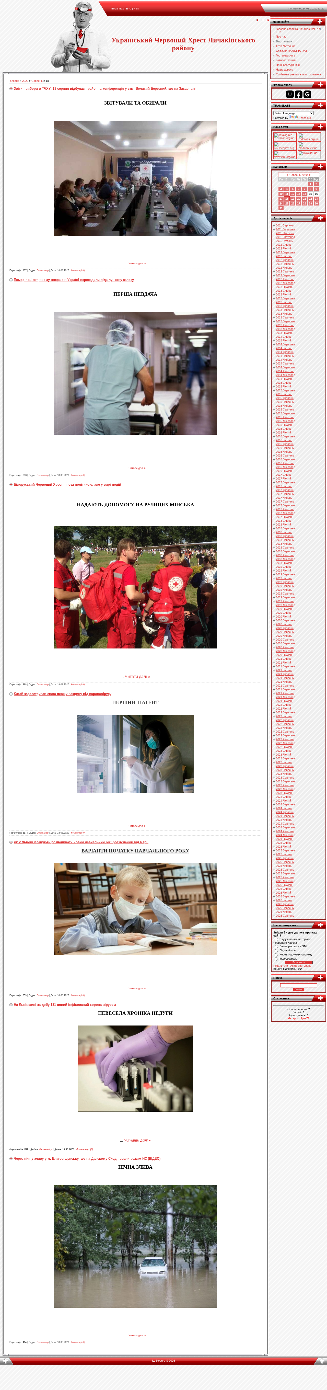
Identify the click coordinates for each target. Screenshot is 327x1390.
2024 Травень (285, 812)
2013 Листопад (285, 329)
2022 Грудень (284, 746)
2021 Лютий (283, 662)
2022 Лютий (283, 708)
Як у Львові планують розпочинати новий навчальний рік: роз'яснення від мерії (81, 842)
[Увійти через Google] (307, 94)
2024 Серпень (285, 823)
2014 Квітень (284, 348)
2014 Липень (284, 359)
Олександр (43, 270)
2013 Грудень (284, 332)
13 (298, 193)
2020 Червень (285, 631)
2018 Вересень (285, 551)
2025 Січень (283, 842)
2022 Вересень (285, 735)
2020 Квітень (284, 624)
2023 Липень (284, 773)
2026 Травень (285, 904)
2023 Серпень (285, 777)
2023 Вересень (285, 781)
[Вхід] (268, 20)
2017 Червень (285, 493)
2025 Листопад (285, 881)
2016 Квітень (284, 440)
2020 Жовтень (285, 647)
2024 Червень (285, 815)
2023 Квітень (284, 762)
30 (316, 203)
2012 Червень (285, 263)
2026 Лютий (283, 892)
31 (281, 208)
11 (286, 193)
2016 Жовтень (285, 463)
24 (281, 203)
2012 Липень (284, 267)
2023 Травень (285, 766)
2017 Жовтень (285, 509)
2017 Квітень (284, 486)
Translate (305, 117)
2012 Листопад (285, 282)
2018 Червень (285, 539)
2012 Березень (285, 252)
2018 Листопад (285, 559)
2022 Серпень (285, 731)
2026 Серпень (285, 915)
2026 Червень (285, 907)
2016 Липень (284, 451)
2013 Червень (285, 309)
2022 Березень (285, 712)
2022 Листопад (285, 743)
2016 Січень (283, 428)
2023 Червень (285, 769)
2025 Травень (285, 858)
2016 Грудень (284, 470)
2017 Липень (284, 497)
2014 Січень (283, 336)
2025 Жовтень (285, 877)
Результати (280, 965)
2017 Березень (285, 482)
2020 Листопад (285, 651)
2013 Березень (285, 298)
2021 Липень (284, 681)
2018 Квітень (284, 532)
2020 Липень (284, 635)
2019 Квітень (284, 578)
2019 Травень (285, 582)
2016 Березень (285, 436)
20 (298, 198)
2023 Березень (285, 758)
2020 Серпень (285, 639)
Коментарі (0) (78, 270)
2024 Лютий (283, 800)
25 (286, 203)
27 (298, 203)
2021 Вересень (285, 689)
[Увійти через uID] (290, 94)
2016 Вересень (285, 459)
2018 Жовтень (285, 555)
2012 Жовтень (285, 279)
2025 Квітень (284, 854)
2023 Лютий (283, 754)
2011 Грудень (284, 240)
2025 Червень (285, 861)
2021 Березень (285, 666)
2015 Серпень (285, 409)
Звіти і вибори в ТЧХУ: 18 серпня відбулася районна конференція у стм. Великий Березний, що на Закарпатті (105, 88)
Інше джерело (288, 958)
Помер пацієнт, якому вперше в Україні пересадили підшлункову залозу (74, 280)
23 (316, 198)
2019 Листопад (285, 605)
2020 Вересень (285, 643)
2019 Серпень (285, 593)
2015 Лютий (283, 386)
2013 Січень (283, 290)
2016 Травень (285, 444)
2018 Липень (284, 543)
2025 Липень (284, 865)
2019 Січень (283, 566)
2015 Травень (285, 398)
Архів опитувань (300, 965)
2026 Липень (284, 911)
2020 (25, 80)
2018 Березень (285, 528)
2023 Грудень (284, 792)
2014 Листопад (285, 375)
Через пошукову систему (295, 954)
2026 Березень (285, 896)
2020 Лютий (283, 616)
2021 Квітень (284, 670)
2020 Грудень (284, 654)
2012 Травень (285, 259)
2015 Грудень (284, 424)
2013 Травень (285, 305)
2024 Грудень (284, 838)
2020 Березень (285, 620)
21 (304, 198)
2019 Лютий (283, 570)
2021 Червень (285, 677)
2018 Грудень (284, 562)
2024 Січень (283, 796)
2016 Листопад (285, 467)
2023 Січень (283, 750)
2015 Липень (284, 405)
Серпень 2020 (298, 174)
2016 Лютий (283, 432)
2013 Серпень (285, 317)
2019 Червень (285, 585)
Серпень (37, 80)
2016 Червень (285, 447)
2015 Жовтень (285, 417)
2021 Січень (283, 658)
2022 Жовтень (285, 739)
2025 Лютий (283, 846)
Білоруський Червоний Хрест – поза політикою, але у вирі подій (67, 484)
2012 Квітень (284, 256)
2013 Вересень (285, 321)
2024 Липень (284, 819)
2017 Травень (285, 490)
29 (310, 203)
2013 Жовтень (285, 325)
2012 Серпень (285, 271)
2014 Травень (285, 352)
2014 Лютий (283, 340)
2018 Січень (283, 520)
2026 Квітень (284, 900)
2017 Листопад (285, 513)
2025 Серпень (285, 869)
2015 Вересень (285, 413)
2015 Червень (285, 401)
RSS (136, 8)
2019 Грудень (284, 608)
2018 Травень (285, 536)
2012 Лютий (283, 248)
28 (304, 203)
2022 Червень (285, 723)
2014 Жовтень (285, 371)
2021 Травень (285, 674)
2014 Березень (285, 344)
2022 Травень (285, 720)
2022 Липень (284, 727)
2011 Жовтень (285, 233)
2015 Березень (285, 390)
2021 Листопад (285, 697)
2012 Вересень (285, 275)
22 (310, 198)
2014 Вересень (285, 367)
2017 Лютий (283, 478)
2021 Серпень (285, 685)
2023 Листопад (285, 789)
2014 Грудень (284, 378)
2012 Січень (283, 244)
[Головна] (257, 20)
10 (281, 193)
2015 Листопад (285, 421)
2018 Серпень (285, 547)
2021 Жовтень (285, 693)
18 (286, 198)
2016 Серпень (285, 455)
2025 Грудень (284, 884)
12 (292, 193)
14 (304, 193)
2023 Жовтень (285, 785)
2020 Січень (283, 612)
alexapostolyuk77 (298, 1018)
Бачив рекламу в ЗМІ (293, 946)
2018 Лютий (283, 524)
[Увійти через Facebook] (298, 94)
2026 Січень (283, 888)
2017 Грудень (284, 516)
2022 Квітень (284, 716)
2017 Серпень (285, 501)
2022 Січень (283, 704)
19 (292, 198)
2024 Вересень (285, 827)
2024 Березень (285, 804)
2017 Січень (283, 474)
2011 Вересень (285, 229)
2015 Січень (283, 382)
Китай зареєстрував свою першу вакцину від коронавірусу (62, 694)
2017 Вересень (285, 505)
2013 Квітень (284, 302)
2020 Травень (285, 628)
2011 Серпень (285, 225)
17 (281, 198)
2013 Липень (284, 313)
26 (292, 203)
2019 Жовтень (285, 601)
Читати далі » (137, 263)
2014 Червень (285, 355)
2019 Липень (284, 589)
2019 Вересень (285, 597)
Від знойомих (288, 950)
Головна (14, 80)
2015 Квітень (284, 394)
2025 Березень (285, 850)
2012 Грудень (284, 286)
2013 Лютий (283, 294)
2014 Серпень (285, 363)
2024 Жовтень (285, 831)
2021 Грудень (284, 700)
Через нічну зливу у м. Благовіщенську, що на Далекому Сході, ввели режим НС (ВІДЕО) (87, 1158)
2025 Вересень (285, 873)
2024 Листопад (285, 835)
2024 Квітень (284, 808)
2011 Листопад (285, 236)
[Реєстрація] (263, 20)
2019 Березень (285, 574)
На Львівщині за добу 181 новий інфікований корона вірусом (65, 1005)
